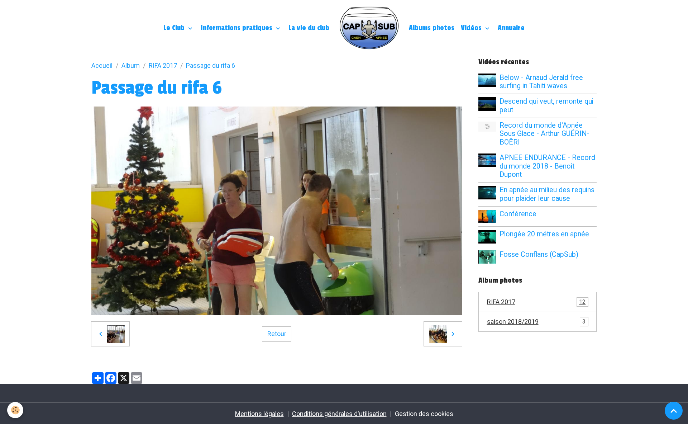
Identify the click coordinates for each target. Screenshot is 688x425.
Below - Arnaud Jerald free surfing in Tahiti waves (541, 82)
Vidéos (472, 28)
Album (130, 65)
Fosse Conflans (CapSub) (539, 254)
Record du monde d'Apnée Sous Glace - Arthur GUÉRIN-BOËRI (544, 134)
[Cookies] (15, 410)
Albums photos (431, 28)
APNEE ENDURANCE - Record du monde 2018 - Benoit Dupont (547, 166)
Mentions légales (259, 413)
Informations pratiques (237, 28)
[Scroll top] (674, 411)
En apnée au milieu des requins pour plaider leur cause (547, 194)
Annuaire (511, 28)
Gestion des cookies (424, 413)
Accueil (102, 65)
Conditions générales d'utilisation (339, 413)
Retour (276, 333)
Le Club (174, 28)
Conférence (518, 214)
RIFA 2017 (163, 65)
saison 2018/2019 (536, 321)
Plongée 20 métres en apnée (544, 234)
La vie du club (308, 28)
